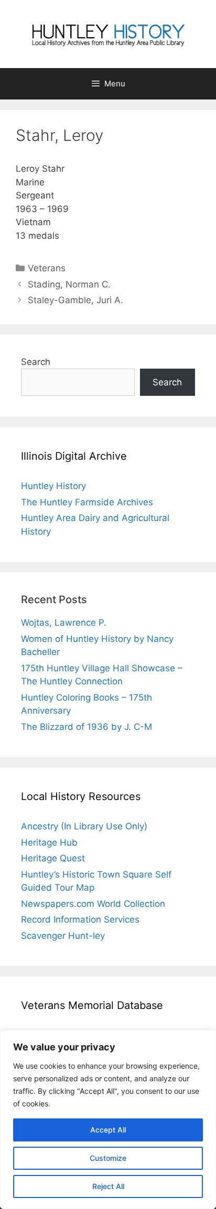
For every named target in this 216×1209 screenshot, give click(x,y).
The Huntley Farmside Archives (87, 502)
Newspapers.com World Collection (93, 904)
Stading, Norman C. (69, 284)
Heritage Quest (53, 858)
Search (35, 362)
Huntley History (53, 486)
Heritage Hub (49, 842)
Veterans (47, 268)
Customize (108, 1157)
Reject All (108, 1186)
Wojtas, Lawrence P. (63, 622)
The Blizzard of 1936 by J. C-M (86, 727)
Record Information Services (80, 919)
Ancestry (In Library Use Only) (84, 826)
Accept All (108, 1129)
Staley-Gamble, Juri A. (75, 300)
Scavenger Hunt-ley (63, 935)
